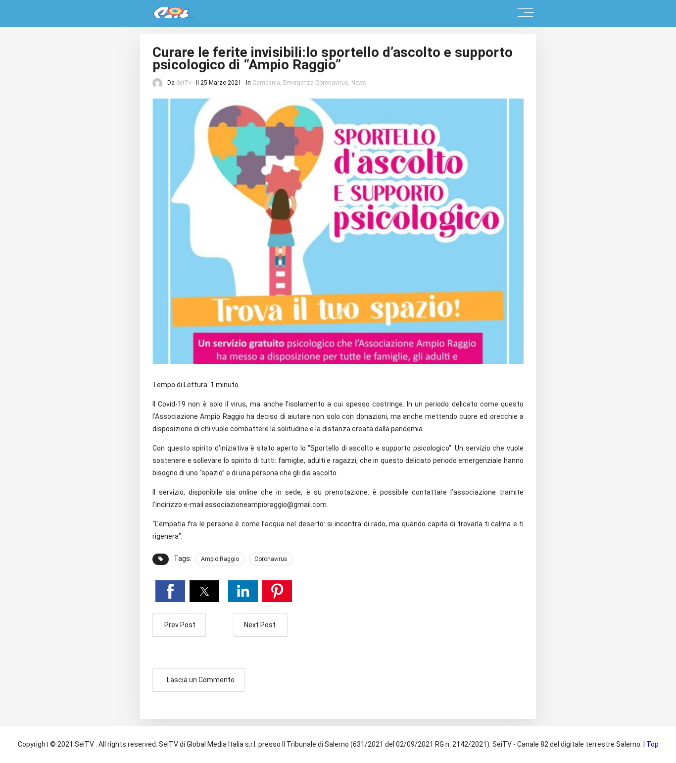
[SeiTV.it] (169, 13)
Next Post (260, 625)
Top (652, 744)
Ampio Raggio (220, 559)
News (358, 82)
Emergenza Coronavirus (315, 82)
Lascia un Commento (201, 680)
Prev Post (179, 625)
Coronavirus (271, 559)
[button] (170, 591)
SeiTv (184, 82)
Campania (266, 82)
